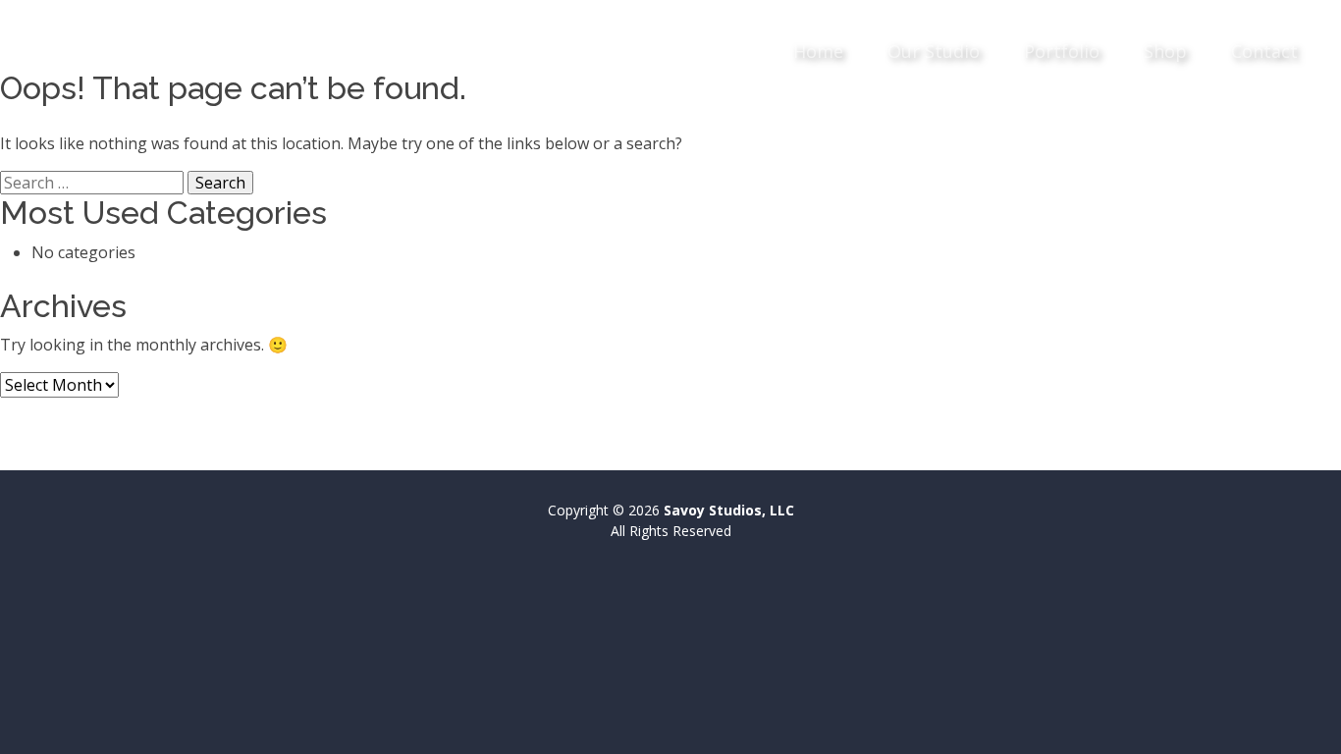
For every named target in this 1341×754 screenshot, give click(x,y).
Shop (1165, 51)
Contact (1264, 51)
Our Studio (933, 51)
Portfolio (1062, 51)
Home (818, 51)
